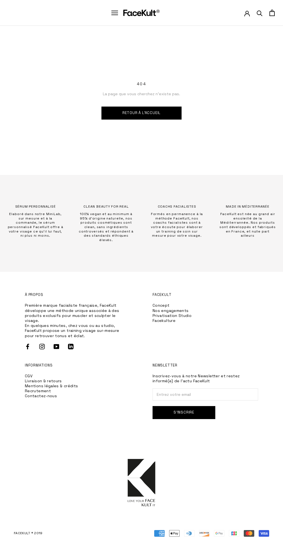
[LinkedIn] (71, 346)
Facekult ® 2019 (28, 533)
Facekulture (164, 320)
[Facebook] (27, 346)
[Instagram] (42, 346)
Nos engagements (170, 310)
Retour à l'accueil (141, 112)
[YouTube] (56, 346)
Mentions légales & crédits (51, 385)
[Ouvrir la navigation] (114, 13)
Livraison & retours (43, 380)
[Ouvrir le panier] (272, 13)
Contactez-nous (41, 395)
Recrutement (38, 390)
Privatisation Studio (172, 315)
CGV (29, 375)
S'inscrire (184, 412)
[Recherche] (260, 13)
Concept (161, 305)
